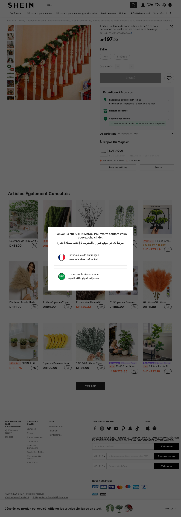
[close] (130, 229)
